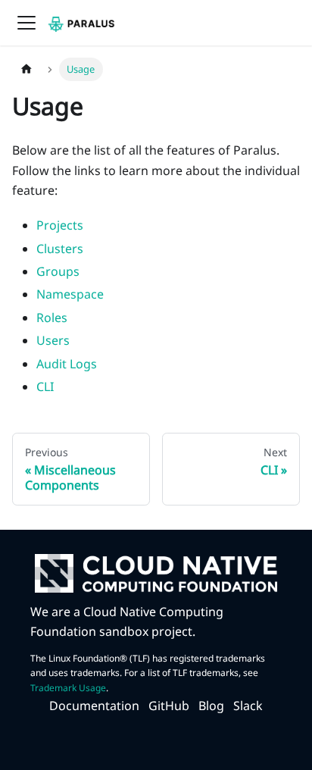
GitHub (168, 705)
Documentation (94, 705)
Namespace (70, 294)
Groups (58, 271)
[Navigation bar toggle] (26, 22)
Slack (248, 705)
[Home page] (26, 69)
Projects (59, 225)
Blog (211, 705)
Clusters (59, 248)
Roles (51, 317)
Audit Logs (66, 363)
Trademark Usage (68, 687)
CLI (45, 386)
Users (53, 340)
